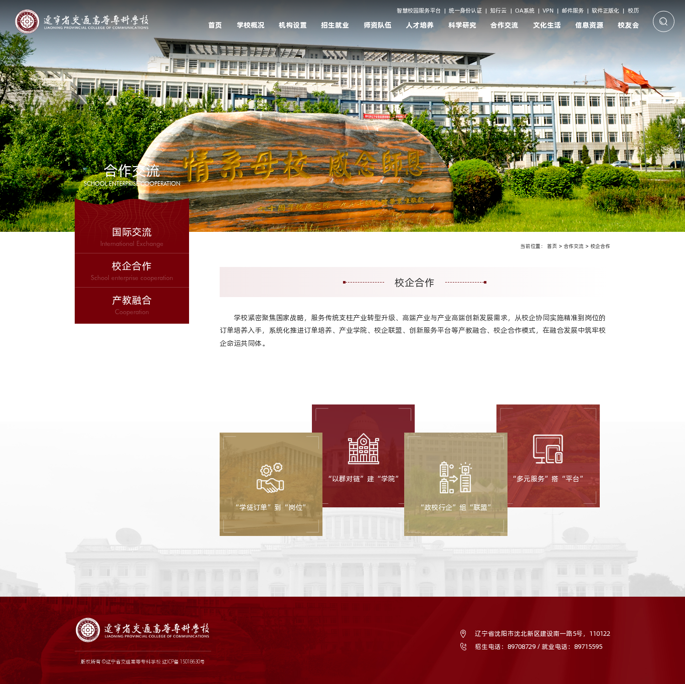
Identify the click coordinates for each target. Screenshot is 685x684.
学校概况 (251, 25)
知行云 (498, 11)
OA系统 (525, 11)
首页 (215, 25)
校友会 (628, 25)
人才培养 (420, 25)
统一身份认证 (465, 11)
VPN (548, 11)
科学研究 (462, 25)
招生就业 (335, 25)
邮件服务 (573, 11)
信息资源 (589, 25)
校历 (633, 11)
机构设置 (293, 25)
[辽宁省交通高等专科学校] (82, 21)
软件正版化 (605, 11)
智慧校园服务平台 (419, 11)
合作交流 (504, 25)
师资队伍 (378, 25)
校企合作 (600, 246)
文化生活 (547, 25)
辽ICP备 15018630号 (183, 661)
